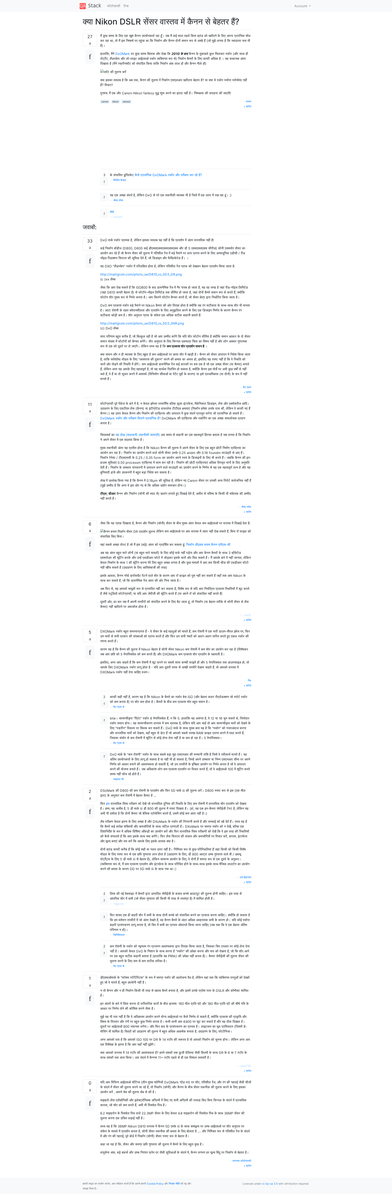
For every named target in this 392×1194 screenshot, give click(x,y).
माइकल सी (118, 779)
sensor (126, 101)
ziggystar (118, 903)
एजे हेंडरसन (245, 877)
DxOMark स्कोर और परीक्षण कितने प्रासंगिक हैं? (131, 418)
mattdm (117, 216)
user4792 (245, 1065)
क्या (112, 212)
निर (249, 680)
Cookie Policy (155, 1183)
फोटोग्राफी (113, 6)
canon (104, 101)
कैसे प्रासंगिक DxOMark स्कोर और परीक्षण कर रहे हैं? (168, 175)
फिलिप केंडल (119, 180)
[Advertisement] (175, 137)
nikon (115, 101)
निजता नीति (174, 1183)
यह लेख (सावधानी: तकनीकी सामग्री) (138, 435)
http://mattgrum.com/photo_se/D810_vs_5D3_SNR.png (142, 323)
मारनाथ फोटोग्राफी (242, 1160)
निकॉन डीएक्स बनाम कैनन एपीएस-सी (208, 545)
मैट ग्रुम (247, 387)
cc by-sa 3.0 (270, 1183)
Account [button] (301, 6)
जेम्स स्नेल (118, 200)
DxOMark (122, 54)
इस (108, 804)
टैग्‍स (126, 6)
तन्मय (248, 101)
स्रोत (248, 106)
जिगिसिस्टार (119, 934)
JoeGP (247, 615)
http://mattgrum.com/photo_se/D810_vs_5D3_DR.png (141, 274)
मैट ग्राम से (118, 706)
